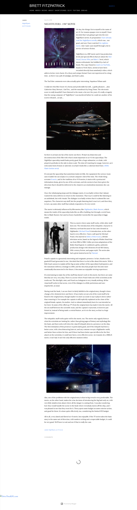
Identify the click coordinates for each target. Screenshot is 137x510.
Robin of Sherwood (94, 237)
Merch (38, 10)
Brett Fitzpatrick (47, 6)
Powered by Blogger (70, 503)
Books (44, 10)
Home (31, 10)
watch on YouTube (103, 65)
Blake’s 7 (96, 59)
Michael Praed (84, 231)
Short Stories (60, 10)
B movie (54, 179)
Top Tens (76, 10)
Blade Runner (98, 209)
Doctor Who (85, 59)
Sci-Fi (69, 10)
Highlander (88, 209)
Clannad (94, 253)
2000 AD (84, 10)
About (51, 10)
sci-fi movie (26, 26)
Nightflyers (26, 23)
